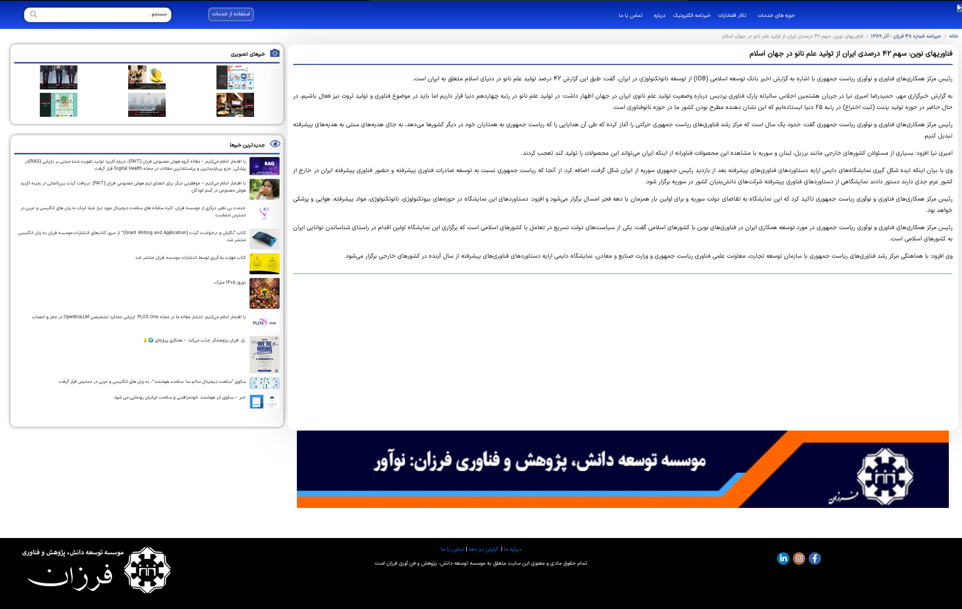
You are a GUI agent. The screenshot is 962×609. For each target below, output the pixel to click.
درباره (660, 16)
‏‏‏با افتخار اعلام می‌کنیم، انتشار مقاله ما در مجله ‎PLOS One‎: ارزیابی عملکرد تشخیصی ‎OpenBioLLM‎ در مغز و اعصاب (139, 317)
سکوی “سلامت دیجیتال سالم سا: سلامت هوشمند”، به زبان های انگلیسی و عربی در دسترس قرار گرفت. (152, 381)
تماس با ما (631, 16)
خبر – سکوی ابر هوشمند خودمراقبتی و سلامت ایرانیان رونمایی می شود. (179, 397)
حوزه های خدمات (776, 16)
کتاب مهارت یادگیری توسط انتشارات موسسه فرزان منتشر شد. (190, 257)
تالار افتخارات (732, 16)
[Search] (32, 15)
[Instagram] (799, 558)
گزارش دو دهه (483, 549)
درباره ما (513, 549)
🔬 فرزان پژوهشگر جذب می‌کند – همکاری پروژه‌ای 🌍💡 (194, 340)
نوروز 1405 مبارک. (229, 282)
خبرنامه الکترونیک (692, 16)
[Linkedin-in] (783, 558)
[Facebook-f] (815, 558)
